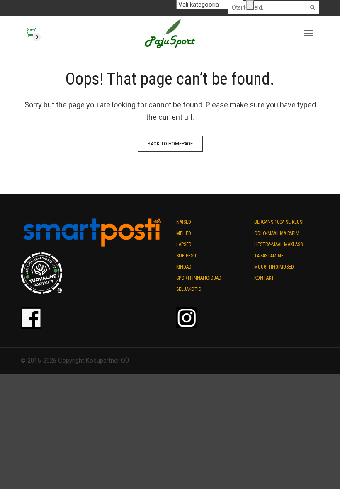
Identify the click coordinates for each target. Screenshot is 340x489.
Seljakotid (189, 289)
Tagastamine (269, 256)
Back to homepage (170, 143)
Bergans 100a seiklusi (279, 222)
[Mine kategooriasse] (250, 5)
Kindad (184, 267)
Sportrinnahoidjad (198, 278)
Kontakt (264, 278)
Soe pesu (186, 256)
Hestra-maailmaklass (278, 244)
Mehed (183, 233)
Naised (183, 222)
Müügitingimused (274, 267)
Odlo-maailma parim (276, 233)
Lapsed (184, 244)
